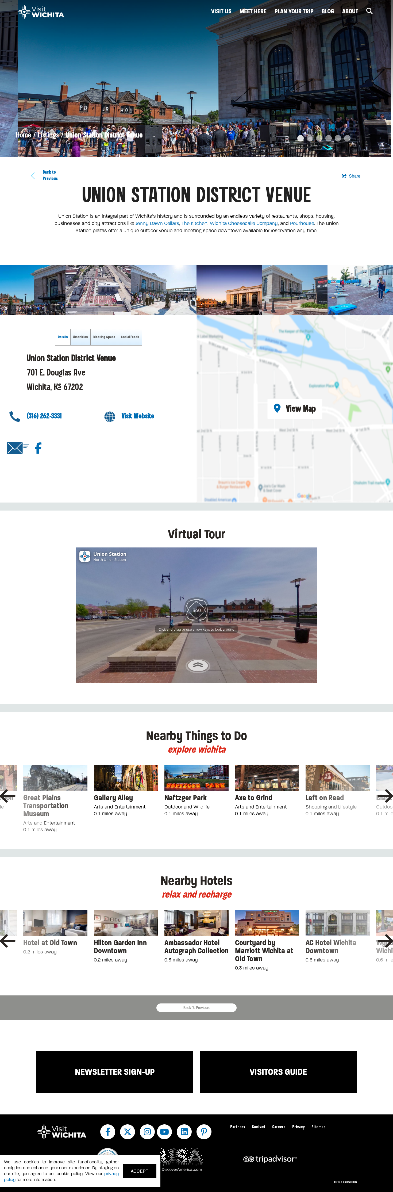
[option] (196, 78)
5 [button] (337, 138)
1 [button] (299, 138)
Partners (237, 1127)
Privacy (298, 1127)
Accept (139, 1171)
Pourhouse (302, 223)
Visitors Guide (278, 1072)
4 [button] (327, 138)
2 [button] (308, 138)
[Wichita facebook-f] (107, 1131)
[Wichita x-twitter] (127, 1131)
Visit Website (138, 416)
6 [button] (346, 138)
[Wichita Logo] (40, 12)
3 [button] (318, 138)
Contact (258, 1127)
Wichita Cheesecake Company (244, 223)
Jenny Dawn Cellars (157, 223)
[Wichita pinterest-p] (203, 1131)
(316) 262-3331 (44, 416)
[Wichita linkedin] (184, 1131)
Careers (279, 1127)
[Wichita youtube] (164, 1131)
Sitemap (318, 1127)
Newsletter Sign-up (115, 1072)
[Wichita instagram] (147, 1131)
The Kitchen (194, 223)
